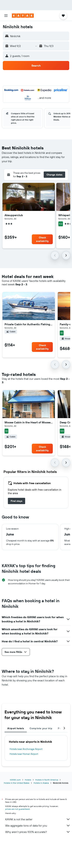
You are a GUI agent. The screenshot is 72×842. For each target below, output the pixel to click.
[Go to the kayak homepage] (23, 15)
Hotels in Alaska (41, 783)
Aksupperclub (14, 215)
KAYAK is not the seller (18, 819)
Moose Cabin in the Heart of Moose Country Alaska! (29, 422)
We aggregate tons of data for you (26, 825)
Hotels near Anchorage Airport (26, 749)
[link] (16, 501)
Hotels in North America (46, 779)
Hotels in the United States (16, 783)
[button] (6, 15)
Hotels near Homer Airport (24, 753)
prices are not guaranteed (17, 809)
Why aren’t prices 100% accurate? (26, 832)
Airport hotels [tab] (15, 728)
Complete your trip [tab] (41, 728)
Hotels (28, 779)
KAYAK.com (15, 779)
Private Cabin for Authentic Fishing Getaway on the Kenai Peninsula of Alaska (29, 324)
